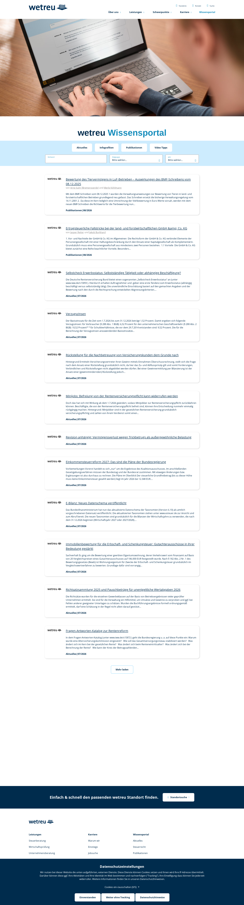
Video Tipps (161, 147)
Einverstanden (87, 897)
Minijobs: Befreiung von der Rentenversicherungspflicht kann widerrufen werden (122, 396)
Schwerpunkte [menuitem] (161, 12)
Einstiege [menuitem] (93, 846)
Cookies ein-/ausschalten (121, 887)
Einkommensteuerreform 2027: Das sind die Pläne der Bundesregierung (116, 462)
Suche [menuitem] (210, 5)
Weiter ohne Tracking (118, 897)
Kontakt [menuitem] (196, 5)
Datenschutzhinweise (152, 897)
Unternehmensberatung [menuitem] (42, 853)
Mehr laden (122, 669)
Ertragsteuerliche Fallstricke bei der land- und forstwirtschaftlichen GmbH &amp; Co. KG (126, 228)
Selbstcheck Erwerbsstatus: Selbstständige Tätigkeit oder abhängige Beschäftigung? (123, 273)
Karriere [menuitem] (184, 12)
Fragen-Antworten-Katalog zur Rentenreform (97, 631)
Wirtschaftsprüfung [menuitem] (39, 846)
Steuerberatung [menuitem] (37, 840)
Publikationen (134, 147)
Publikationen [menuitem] (140, 853)
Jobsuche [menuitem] (93, 853)
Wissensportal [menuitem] (207, 12)
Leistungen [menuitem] (135, 12)
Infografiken (107, 147)
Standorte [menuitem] (181, 5)
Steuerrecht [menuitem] (139, 846)
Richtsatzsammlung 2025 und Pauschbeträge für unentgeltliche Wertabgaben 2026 (123, 590)
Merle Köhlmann (113, 187)
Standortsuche (177, 797)
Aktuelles (82, 147)
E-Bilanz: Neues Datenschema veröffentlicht (96, 503)
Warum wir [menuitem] (94, 840)
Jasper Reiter (77, 232)
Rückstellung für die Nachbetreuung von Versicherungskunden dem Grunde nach (122, 355)
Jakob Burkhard (97, 232)
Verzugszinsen (76, 314)
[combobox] (136, 160)
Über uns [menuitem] (113, 12)
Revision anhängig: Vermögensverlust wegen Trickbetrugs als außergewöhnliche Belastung (128, 437)
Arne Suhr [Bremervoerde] (84, 187)
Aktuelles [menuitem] (138, 840)
